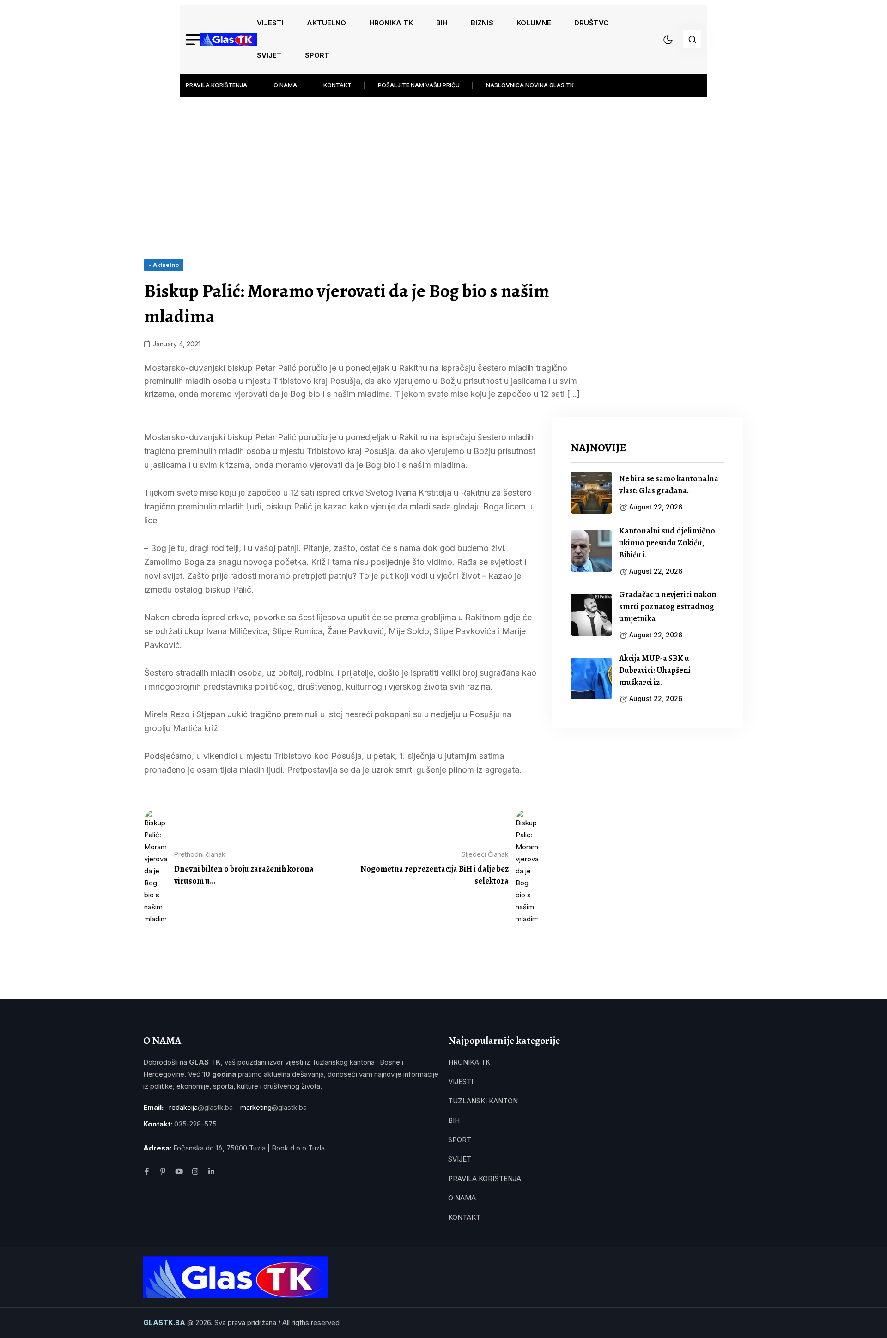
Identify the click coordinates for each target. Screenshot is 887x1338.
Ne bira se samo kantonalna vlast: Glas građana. (668, 484)
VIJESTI (270, 22)
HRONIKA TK (391, 22)
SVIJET (269, 55)
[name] (228, 39)
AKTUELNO (326, 22)
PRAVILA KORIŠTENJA (216, 85)
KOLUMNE (533, 22)
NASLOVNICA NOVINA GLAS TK (530, 85)
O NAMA (285, 85)
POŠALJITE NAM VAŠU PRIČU (419, 85)
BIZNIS (482, 22)
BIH (442, 22)
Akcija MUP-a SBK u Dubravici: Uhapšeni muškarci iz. (655, 670)
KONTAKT (337, 85)
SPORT (317, 55)
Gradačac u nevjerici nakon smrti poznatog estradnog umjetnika (668, 606)
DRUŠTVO (591, 22)
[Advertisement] (443, 166)
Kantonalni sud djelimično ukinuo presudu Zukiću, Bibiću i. (667, 542)
